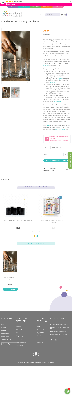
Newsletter (40, 342)
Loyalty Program (41, 336)
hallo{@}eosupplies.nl (60, 331)
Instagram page (60, 129)
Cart (38, 326)
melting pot (53, 82)
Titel (45, 147)
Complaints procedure (22, 336)
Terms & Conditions (6, 339)
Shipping (18, 326)
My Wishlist (40, 333)
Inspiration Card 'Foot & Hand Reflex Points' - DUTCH (53, 221)
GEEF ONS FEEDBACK (70, 160)
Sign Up (13, 6)
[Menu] (40, 15)
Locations (58, 6)
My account (40, 329)
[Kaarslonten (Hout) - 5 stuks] (10, 263)
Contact (46, 6)
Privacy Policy (5, 336)
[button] (33, 231)
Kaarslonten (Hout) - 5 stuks (10, 278)
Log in (24, 6)
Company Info (5, 333)
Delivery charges (20, 329)
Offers (39, 339)
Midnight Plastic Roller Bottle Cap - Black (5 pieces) (18, 220)
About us (3, 327)
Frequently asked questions (23, 339)
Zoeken (58, 14)
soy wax (60, 78)
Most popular (19, 345)
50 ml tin (46, 65)
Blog (2, 324)
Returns (18, 333)
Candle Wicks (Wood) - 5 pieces (20, 21)
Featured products (21, 342)
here (48, 125)
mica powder (57, 101)
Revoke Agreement (9, 344)
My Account (36, 6)
